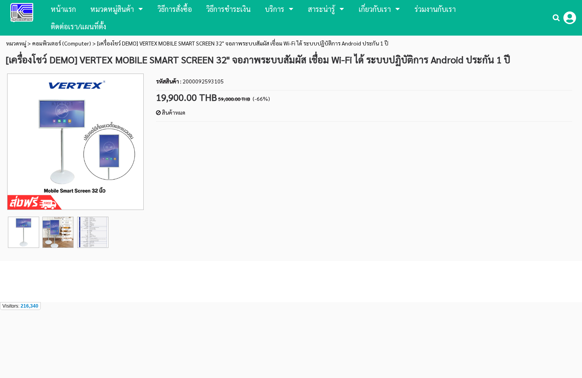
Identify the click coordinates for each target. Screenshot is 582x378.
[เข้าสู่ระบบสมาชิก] (569, 17)
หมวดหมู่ (16, 43)
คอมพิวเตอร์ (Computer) (62, 43)
